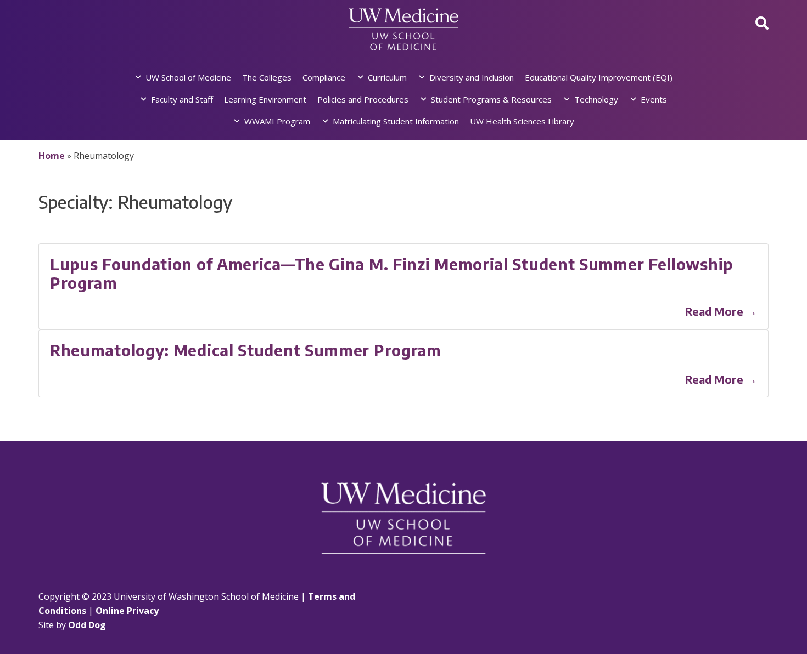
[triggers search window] (762, 23)
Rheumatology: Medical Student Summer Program (245, 350)
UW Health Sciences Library (522, 121)
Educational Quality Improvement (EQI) (598, 77)
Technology (596, 99)
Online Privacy (127, 611)
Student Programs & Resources (491, 99)
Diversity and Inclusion (471, 77)
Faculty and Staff (182, 99)
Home (51, 156)
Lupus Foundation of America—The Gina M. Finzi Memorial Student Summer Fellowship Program (391, 273)
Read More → (721, 311)
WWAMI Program (277, 121)
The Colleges (267, 77)
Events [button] (654, 99)
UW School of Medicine (188, 77)
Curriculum (387, 77)
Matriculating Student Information (396, 121)
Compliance (323, 77)
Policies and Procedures (362, 99)
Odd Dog (87, 625)
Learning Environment (265, 99)
